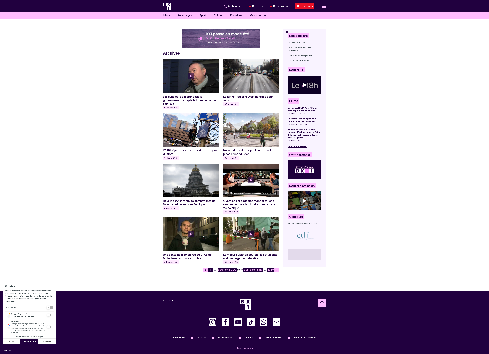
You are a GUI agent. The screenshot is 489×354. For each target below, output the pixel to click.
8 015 (233, 269)
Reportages (185, 15)
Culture (218, 15)
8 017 (246, 269)
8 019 (259, 269)
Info (165, 15)
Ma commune (258, 15)
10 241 (271, 269)
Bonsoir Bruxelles (296, 42)
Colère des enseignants (300, 55)
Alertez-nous (305, 6)
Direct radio (280, 6)
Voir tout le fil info (297, 146)
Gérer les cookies (244, 347)
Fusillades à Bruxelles (298, 60)
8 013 (220, 269)
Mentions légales (273, 337)
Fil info (293, 101)
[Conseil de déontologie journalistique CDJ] (304, 235)
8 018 (253, 269)
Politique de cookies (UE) (305, 337)
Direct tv (257, 6)
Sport (203, 15)
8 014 (227, 269)
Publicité (202, 337)
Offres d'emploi (225, 337)
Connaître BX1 (178, 337)
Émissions (236, 15)
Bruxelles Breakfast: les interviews (299, 49)
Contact (249, 337)
